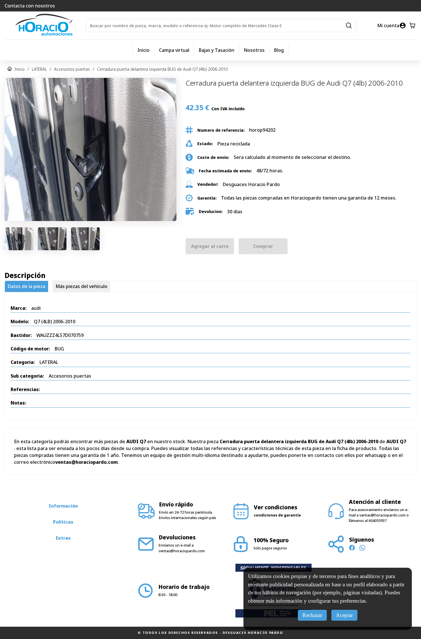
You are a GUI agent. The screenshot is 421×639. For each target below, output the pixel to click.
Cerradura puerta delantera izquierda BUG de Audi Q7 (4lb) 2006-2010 (162, 69)
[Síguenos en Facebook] (352, 548)
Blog (279, 50)
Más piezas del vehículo (81, 286)
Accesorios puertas (72, 69)
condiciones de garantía (277, 515)
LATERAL (39, 69)
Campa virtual (174, 50)
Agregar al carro (210, 246)
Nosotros (254, 50)
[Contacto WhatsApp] (362, 548)
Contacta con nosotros (30, 6)
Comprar (263, 246)
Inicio (143, 50)
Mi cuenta (388, 25)
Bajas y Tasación (216, 50)
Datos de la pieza (26, 286)
